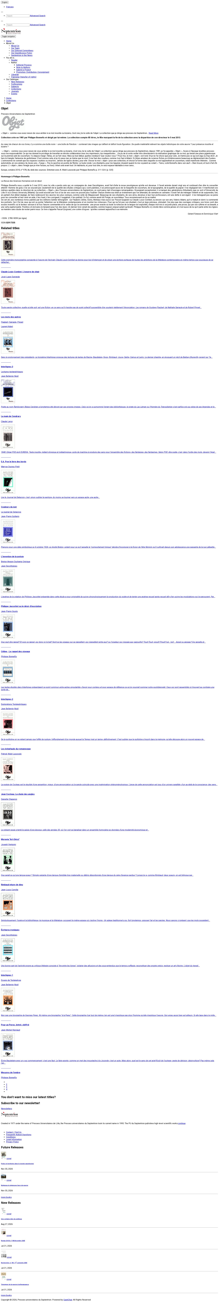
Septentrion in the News (21, 55)
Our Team (15, 48)
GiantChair (67, 1300)
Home (8, 41)
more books (6, 1197)
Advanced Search (37, 16)
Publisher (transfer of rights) (23, 77)
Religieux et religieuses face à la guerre (14, 1185)
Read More (153, 133)
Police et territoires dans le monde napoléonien (17, 1164)
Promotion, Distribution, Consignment (32, 72)
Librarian (15, 74)
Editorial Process (24, 65)
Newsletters (6, 1108)
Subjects (15, 86)
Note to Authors (23, 67)
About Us (15, 46)
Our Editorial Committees (22, 50)
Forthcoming (16, 84)
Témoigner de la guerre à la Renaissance (15, 1284)
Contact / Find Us (13, 1132)
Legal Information (14, 1139)
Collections (16, 89)
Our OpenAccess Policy (21, 53)
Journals (15, 91)
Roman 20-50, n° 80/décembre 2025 (13, 1241)
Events (14, 94)
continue (182, 1123)
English (4, 2)
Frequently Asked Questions (18, 1134)
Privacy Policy (12, 1142)
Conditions (11, 1137)
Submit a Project (23, 70)
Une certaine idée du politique (11, 1219)
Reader (14, 60)
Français (10, 7)
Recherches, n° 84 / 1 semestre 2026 (14, 1263)
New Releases (17, 82)
